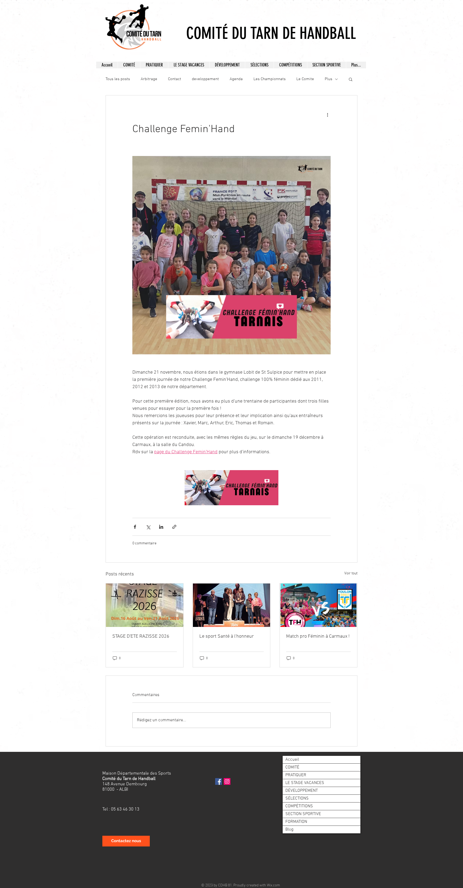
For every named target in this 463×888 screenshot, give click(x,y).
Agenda (236, 79)
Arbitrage (149, 79)
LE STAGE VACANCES (304, 783)
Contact (174, 79)
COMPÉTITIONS (299, 806)
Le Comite (305, 79)
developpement (205, 79)
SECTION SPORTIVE (303, 814)
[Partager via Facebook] (134, 526)
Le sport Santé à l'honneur (226, 636)
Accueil (292, 759)
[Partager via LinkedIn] (161, 526)
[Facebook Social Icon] (218, 781)
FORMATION (296, 821)
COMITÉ (292, 767)
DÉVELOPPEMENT (301, 790)
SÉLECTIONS (297, 798)
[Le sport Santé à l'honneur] (231, 605)
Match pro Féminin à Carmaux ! (318, 636)
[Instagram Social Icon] (227, 781)
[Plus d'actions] (327, 115)
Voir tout (350, 573)
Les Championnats (269, 79)
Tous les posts (118, 79)
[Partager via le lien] (174, 526)
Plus (328, 79)
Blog (289, 829)
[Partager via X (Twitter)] (148, 526)
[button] (129, 65)
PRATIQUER (295, 775)
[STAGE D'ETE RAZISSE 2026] (144, 605)
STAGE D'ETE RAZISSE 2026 (140, 636)
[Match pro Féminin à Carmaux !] (318, 605)
